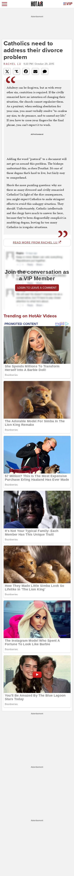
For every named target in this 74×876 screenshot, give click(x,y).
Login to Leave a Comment (37, 288)
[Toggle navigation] (4, 4)
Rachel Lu (13, 63)
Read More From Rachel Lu (35, 242)
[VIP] (67, 4)
